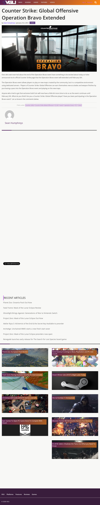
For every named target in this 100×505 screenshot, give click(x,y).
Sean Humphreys (9, 23)
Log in (84, 2)
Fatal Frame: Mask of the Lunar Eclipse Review (22, 308)
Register (90, 2)
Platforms (10, 494)
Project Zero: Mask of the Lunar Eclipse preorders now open (27, 334)
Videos (52, 2)
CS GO (56, 105)
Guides (36, 2)
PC (76, 105)
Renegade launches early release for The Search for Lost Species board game (35, 339)
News (20, 2)
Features (44, 2)
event (61, 105)
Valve (79, 105)
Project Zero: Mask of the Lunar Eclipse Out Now (23, 318)
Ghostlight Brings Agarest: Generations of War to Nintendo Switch (30, 313)
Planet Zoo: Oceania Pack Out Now (17, 302)
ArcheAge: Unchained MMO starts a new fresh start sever (26, 329)
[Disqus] (49, 158)
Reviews (28, 2)
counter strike (30, 105)
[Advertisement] (49, 248)
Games (34, 494)
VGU (2, 494)
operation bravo (69, 105)
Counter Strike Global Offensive (44, 105)
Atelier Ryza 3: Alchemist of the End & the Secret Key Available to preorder (33, 323)
